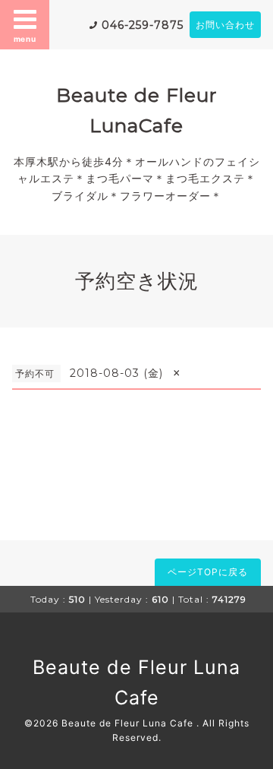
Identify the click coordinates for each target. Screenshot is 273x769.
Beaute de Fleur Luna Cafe (128, 723)
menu (25, 38)
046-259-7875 (143, 25)
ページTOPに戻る (208, 572)
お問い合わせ (225, 24)
